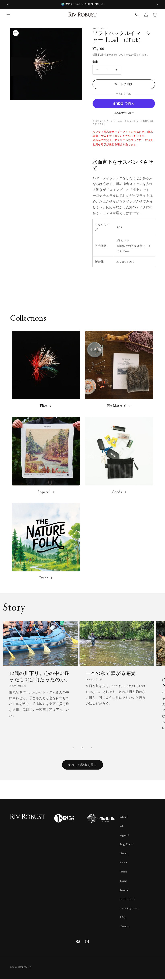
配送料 (102, 54)
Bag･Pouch (126, 844)
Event (43, 577)
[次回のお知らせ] (157, 4)
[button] (8, 14)
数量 (95, 61)
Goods (117, 492)
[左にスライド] (73, 747)
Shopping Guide (129, 908)
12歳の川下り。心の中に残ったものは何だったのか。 (39, 676)
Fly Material (116, 405)
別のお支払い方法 (124, 113)
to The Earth (127, 899)
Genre (123, 871)
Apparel (43, 492)
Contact (125, 926)
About (124, 817)
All (122, 826)
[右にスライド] (91, 747)
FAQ (123, 917)
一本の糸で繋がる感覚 (111, 673)
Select (123, 862)
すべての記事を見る (82, 765)
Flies (43, 405)
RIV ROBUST (24, 967)
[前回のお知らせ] (7, 4)
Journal (124, 890)
